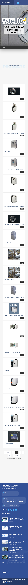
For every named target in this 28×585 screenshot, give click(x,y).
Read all (4, 562)
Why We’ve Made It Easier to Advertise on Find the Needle (15, 535)
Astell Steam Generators (9, 279)
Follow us (4, 572)
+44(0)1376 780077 (12, 505)
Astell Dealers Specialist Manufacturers (13, 169)
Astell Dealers (7, 151)
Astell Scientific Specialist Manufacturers (14, 206)
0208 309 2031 (15, 30)
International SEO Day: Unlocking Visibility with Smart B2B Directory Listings (16, 557)
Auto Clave (6, 334)
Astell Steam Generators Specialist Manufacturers (16, 297)
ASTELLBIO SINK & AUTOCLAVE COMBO (13, 315)
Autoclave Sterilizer (8, 443)
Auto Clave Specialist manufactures (12, 352)
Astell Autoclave (8, 115)
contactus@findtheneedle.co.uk (10, 494)
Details (22, 117)
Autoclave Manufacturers (10, 389)
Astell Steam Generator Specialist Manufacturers (15, 261)
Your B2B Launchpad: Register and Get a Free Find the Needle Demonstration (16, 549)
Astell (5, 96)
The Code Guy (9, 582)
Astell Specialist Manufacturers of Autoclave (14, 224)
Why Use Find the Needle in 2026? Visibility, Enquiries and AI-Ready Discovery (17, 520)
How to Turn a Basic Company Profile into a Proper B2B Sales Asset (16, 528)
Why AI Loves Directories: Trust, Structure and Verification (16, 541)
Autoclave (6, 370)
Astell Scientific (7, 188)
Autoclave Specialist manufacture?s (12, 425)
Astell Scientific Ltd (14, 26)
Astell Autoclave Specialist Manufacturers (14, 133)
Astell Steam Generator (9, 242)
